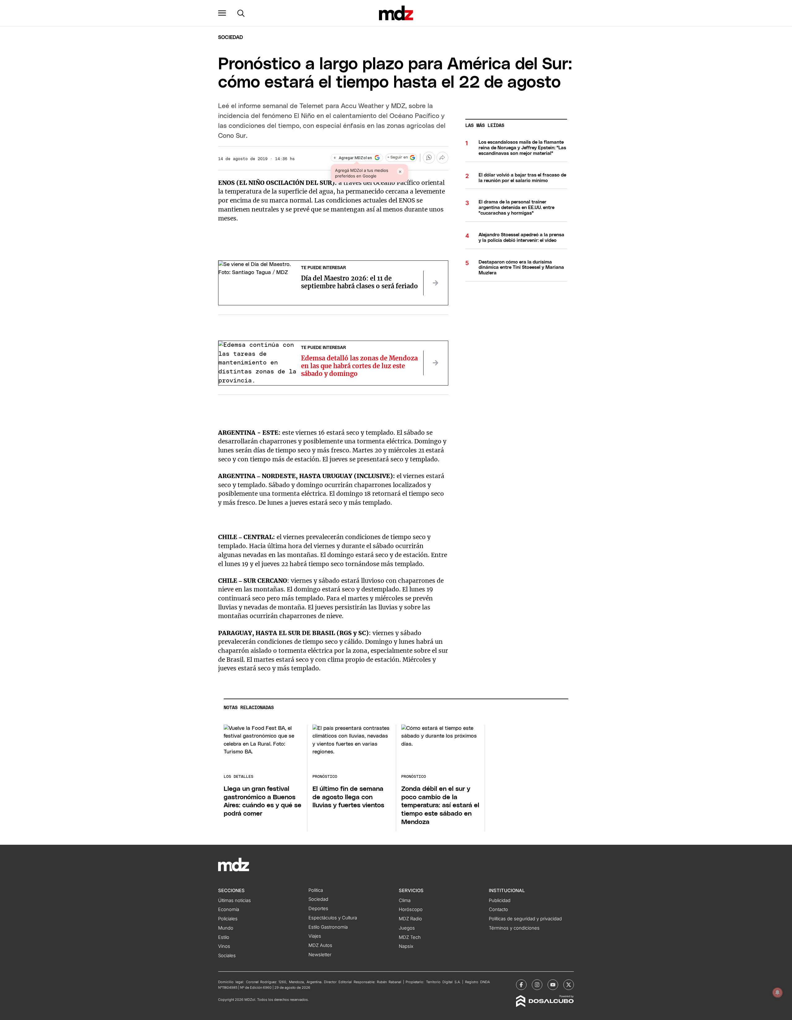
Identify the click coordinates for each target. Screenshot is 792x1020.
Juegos (407, 928)
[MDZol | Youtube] (553, 985)
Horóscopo (411, 909)
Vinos (224, 946)
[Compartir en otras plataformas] (442, 157)
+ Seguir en (397, 157)
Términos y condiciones (514, 928)
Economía (228, 909)
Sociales (227, 955)
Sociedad (230, 37)
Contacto (498, 909)
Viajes (314, 936)
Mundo (225, 928)
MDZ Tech (410, 937)
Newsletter (319, 954)
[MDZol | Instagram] (537, 985)
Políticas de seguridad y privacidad (525, 919)
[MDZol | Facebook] (521, 985)
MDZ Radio (410, 919)
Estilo (223, 937)
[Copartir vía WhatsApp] (429, 157)
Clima (405, 900)
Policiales (228, 919)
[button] (222, 13)
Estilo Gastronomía (328, 927)
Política (315, 890)
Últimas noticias (234, 900)
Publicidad (499, 900)
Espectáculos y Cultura (332, 918)
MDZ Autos (320, 945)
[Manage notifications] (777, 992)
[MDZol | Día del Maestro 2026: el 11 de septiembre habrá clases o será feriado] (435, 283)
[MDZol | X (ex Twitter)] (569, 985)
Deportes (318, 908)
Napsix (406, 946)
